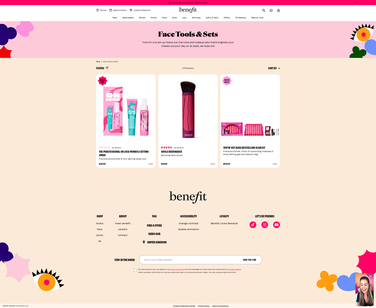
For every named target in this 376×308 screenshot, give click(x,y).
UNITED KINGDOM (157, 242)
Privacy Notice (235, 269)
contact (123, 235)
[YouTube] (276, 224)
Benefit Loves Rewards (224, 223)
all (99, 241)
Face (98, 61)
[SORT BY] (279, 68)
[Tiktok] (253, 224)
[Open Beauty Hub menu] (265, 18)
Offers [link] (227, 17)
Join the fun (249, 259)
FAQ (154, 216)
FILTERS (100, 68)
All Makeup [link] (240, 17)
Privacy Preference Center (184, 306)
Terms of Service (177, 269)
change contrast (189, 223)
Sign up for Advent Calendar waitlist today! (188, 2)
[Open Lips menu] (188, 18)
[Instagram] (264, 224)
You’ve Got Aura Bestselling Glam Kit (244, 147)
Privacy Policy (204, 306)
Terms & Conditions (220, 306)
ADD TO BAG (126, 135)
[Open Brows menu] (147, 18)
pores (99, 235)
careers (122, 229)
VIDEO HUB (154, 233)
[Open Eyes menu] (179, 18)
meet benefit (123, 223)
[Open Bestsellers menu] (135, 18)
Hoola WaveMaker (171, 151)
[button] (278, 10)
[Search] (266, 10)
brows (99, 223)
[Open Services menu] (202, 18)
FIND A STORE (154, 225)
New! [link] (115, 17)
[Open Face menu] (168, 18)
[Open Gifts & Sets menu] (220, 18)
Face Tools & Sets (110, 61)
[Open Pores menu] (158, 18)
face (99, 229)
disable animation (188, 229)
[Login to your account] (273, 10)
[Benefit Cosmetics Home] (188, 10)
